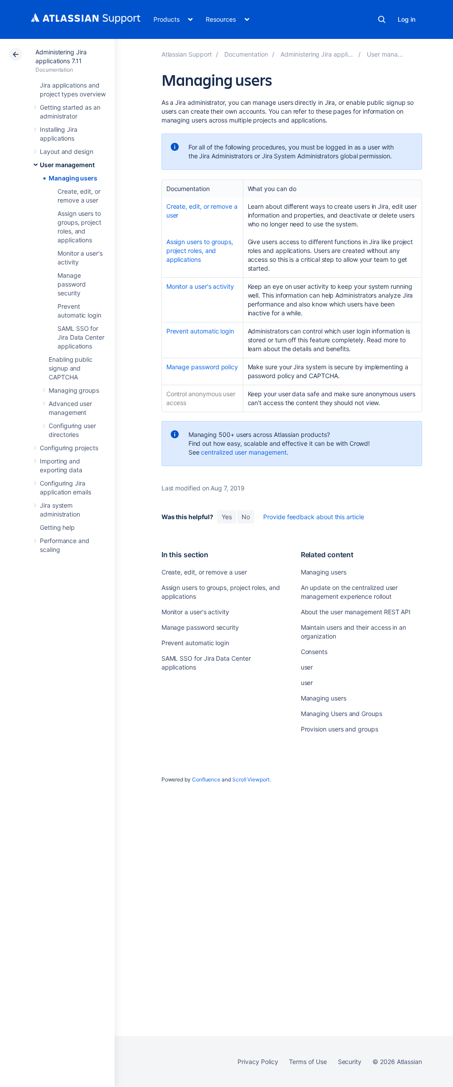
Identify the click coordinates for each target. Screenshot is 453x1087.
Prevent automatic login (200, 331)
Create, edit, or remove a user (202, 211)
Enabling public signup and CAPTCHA (70, 368)
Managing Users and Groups (341, 713)
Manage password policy (202, 367)
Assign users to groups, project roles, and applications (199, 250)
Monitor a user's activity (200, 286)
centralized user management (243, 452)
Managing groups (74, 390)
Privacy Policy (258, 1061)
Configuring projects (69, 448)
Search (382, 19)
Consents (314, 651)
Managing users (73, 178)
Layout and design (66, 151)
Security (349, 1061)
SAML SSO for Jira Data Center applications (81, 337)
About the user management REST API (356, 612)
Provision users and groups (339, 729)
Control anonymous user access (200, 398)
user (307, 667)
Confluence (206, 779)
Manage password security (71, 284)
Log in (406, 19)
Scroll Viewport (250, 779)
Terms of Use (307, 1061)
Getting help (57, 527)
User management (67, 164)
